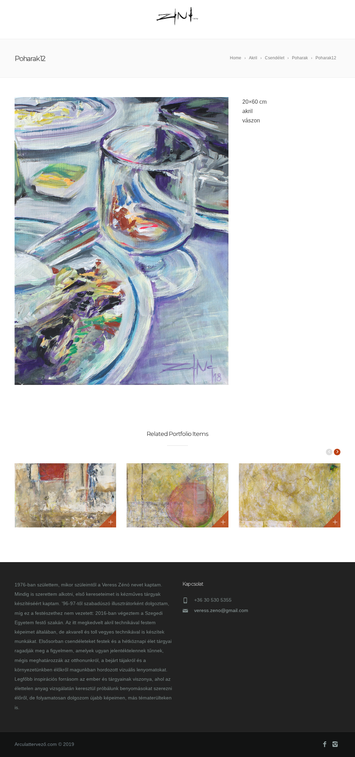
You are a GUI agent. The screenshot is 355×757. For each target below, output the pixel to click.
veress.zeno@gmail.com (221, 610)
